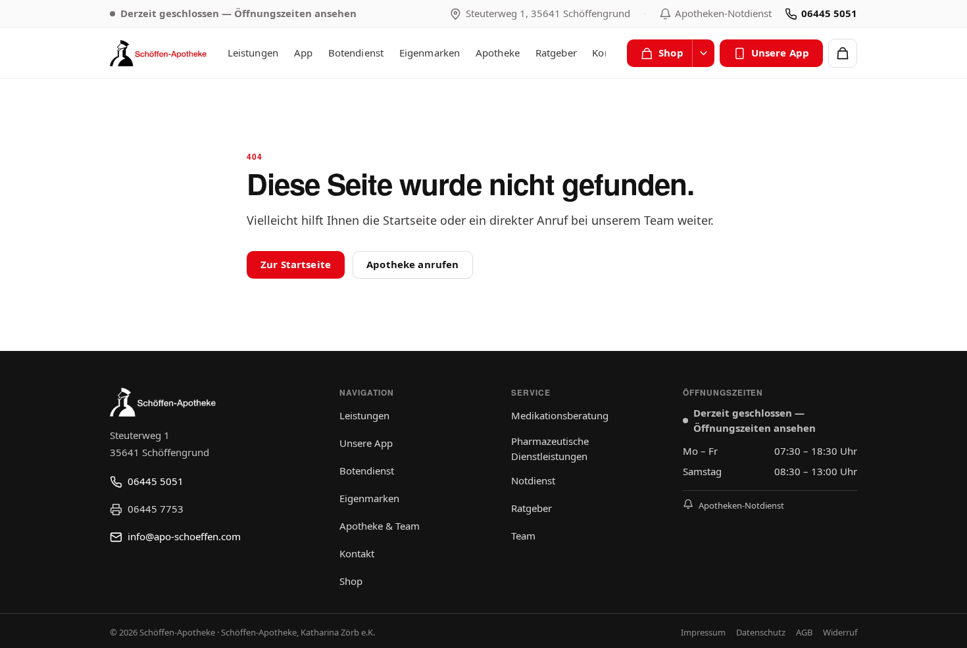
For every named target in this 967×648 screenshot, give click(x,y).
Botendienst (356, 52)
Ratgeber (556, 52)
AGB (804, 632)
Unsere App (780, 52)
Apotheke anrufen (412, 264)
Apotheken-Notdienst (723, 13)
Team (523, 535)
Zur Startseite (295, 264)
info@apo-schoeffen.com (184, 536)
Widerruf (840, 632)
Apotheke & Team (379, 525)
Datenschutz (760, 632)
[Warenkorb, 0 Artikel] (842, 53)
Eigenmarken (429, 52)
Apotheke (498, 52)
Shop (670, 52)
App (303, 52)
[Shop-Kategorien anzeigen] (703, 53)
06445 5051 (829, 13)
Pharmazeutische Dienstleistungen (550, 448)
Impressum (703, 632)
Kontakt (356, 553)
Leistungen (253, 52)
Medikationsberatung (559, 415)
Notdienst (533, 480)
